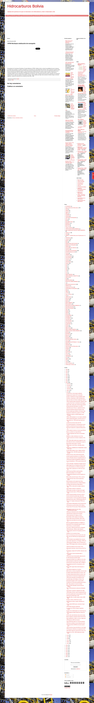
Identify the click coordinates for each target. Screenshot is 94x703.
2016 (67, 380)
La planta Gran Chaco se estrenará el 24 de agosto (75, 403)
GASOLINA (13, 15)
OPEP (66, 309)
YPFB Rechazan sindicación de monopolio (74, 513)
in (65, 282)
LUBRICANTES (68, 297)
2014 (67, 645)
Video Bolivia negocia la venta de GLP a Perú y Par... (76, 630)
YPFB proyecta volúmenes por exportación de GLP (75, 628)
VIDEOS (67, 358)
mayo (68, 636)
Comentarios (68, 676)
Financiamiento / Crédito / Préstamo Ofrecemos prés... (82, 152)
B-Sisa (66, 219)
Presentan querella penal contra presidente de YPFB (76, 593)
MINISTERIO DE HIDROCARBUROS (72, 305)
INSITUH (79, 185)
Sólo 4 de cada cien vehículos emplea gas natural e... (76, 399)
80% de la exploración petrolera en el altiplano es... (75, 522)
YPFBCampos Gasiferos (70, 364)
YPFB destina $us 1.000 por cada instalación (74, 529)
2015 (67, 382)
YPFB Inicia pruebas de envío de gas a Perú (74, 546)
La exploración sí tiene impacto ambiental (74, 393)
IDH (66, 278)
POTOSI (67, 325)
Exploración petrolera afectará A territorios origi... (75, 409)
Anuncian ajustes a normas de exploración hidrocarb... (76, 497)
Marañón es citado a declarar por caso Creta (74, 436)
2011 (67, 650)
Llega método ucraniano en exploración (73, 488)
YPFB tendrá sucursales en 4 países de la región (75, 490)
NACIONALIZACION (46, 15)
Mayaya (66, 301)
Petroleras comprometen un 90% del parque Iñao (75, 398)
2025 (67, 369)
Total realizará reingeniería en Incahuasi (73, 569)
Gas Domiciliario (68, 256)
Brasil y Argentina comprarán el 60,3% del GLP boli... (76, 616)
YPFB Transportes (68, 363)
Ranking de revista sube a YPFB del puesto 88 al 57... (76, 499)
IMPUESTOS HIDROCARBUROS (71, 281)
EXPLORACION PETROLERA (71, 250)
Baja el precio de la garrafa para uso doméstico (69, 41)
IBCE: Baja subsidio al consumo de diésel (74, 583)
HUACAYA (67, 277)
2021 (67, 372)
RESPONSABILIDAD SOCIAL (71, 339)
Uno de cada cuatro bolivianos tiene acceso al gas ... (76, 615)
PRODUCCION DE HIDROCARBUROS (72, 330)
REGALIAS (67, 335)
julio (67, 391)
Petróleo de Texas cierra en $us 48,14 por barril (75, 454)
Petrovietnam (67, 322)
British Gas (67, 226)
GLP (66, 264)
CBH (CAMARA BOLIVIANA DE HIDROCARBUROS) (75, 230)
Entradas (67, 674)
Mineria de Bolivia (81, 102)
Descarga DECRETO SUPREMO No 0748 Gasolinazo (69, 131)
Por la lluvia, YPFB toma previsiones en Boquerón (75, 527)
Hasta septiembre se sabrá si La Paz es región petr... (76, 618)
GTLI (66, 273)
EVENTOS (67, 249)
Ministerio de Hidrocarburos (80, 193)
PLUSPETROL (68, 323)
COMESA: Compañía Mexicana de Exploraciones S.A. (75, 235)
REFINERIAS (67, 333)
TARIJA (66, 350)
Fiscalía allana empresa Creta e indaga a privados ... (76, 450)
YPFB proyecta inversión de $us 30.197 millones (75, 505)
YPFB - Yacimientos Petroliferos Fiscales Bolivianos (81, 195)
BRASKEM (67, 224)
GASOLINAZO (68, 261)
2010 (67, 651)
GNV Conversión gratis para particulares (69, 63)
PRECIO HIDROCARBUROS (70, 329)
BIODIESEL (67, 223)
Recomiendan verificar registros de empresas (74, 516)
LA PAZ (66, 292)
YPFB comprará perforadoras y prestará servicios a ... (76, 418)
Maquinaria (67, 298)
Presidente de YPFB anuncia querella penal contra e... (76, 582)
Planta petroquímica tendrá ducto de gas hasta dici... (76, 560)
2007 (67, 656)
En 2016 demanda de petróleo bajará (73, 557)
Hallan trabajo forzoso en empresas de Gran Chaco (75, 465)
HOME (7, 15)
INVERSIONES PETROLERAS (71, 288)
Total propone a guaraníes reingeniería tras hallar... (75, 590)
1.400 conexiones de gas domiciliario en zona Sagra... (76, 627)
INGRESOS (67, 285)
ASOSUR (67, 216)
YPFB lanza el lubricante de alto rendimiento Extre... (76, 511)
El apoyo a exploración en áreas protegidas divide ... (76, 396)
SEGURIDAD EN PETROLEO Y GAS (72, 342)
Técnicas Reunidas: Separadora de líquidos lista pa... (76, 463)
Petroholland (67, 319)
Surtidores (67, 347)
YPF (66, 360)
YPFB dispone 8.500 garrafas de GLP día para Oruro (76, 503)
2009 (67, 653)
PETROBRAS (68, 318)
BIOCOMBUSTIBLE (69, 221)
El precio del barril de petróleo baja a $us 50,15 (75, 496)
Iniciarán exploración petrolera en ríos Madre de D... (76, 456)
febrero (68, 641)
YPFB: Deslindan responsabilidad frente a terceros (75, 539)
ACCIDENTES (68, 206)
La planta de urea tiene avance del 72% (73, 422)
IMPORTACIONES (68, 280)
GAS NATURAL (37, 15)
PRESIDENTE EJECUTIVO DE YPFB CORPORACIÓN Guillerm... (73, 510)
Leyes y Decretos (68, 294)
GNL (66, 267)
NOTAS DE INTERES (69, 308)
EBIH (66, 242)
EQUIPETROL (80, 184)
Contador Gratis (67, 687)
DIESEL (19, 15)
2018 (67, 377)
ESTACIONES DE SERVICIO (70, 247)
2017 (67, 379)
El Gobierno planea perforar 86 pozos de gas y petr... (76, 572)
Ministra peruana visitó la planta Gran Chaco (74, 481)
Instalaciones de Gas (69, 287)
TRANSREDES (80, 190)
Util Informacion (80, 182)
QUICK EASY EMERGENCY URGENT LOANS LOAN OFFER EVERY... (82, 148)
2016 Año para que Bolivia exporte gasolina (74, 471)
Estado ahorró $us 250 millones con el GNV (74, 406)
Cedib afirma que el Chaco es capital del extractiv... (76, 407)
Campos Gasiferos (68, 227)
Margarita (67, 299)
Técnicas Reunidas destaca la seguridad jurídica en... (76, 457)
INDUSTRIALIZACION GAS (70, 284)
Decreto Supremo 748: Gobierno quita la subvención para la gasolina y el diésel (69, 144)
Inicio (35, 115)
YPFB (54, 15)
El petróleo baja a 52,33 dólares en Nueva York (75, 579)
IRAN (66, 290)
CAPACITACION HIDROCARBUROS (72, 228)
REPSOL (67, 336)
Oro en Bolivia (81, 119)
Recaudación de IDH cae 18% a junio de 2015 (74, 580)
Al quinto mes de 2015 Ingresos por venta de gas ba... (76, 610)
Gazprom (67, 263)
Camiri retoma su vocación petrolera (73, 525)
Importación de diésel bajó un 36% (72, 595)
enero (68, 643)
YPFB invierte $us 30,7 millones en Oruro (74, 515)
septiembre (69, 388)
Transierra (67, 354)
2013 (67, 646)
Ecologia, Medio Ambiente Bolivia (81, 86)
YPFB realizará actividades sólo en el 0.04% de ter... (76, 542)
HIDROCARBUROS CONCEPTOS (71, 275)
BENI (66, 220)
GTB (66, 270)
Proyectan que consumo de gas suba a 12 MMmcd (75, 562)
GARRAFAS (67, 254)
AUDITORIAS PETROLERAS (70, 217)
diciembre (69, 383)
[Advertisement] (45, 27)
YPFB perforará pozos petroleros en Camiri (69, 53)
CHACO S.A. (67, 232)
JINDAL (66, 291)
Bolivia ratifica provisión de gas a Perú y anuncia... (75, 476)
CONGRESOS (68, 237)
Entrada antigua (57, 115)
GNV (66, 268)
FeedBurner (78, 668)
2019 (67, 376)
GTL (66, 271)
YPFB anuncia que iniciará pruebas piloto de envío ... (76, 556)
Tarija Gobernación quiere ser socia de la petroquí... (76, 621)
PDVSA (66, 313)
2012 (67, 648)
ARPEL (66, 213)
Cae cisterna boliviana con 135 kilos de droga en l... (76, 466)
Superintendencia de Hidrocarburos (81, 201)
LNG (66, 295)
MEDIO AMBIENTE (69, 302)
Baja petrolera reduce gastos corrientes (73, 443)
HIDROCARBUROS (69, 274)
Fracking (67, 253)
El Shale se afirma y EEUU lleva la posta (74, 599)
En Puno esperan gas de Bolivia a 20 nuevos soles (75, 411)
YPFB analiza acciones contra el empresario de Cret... (76, 592)
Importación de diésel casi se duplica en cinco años (76, 559)
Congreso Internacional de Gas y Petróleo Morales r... (76, 482)
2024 (67, 371)
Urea (66, 357)
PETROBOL (67, 316)
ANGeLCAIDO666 (81, 181)
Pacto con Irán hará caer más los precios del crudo (75, 534)
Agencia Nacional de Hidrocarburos (71, 207)
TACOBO (67, 349)
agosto (68, 390)
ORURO (66, 311)
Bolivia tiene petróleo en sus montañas (73, 472)
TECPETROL (67, 351)
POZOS (66, 326)
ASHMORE (67, 214)
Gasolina (67, 260)
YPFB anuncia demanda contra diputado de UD (75, 577)
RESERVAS (67, 337)
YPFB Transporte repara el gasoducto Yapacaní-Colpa (76, 401)
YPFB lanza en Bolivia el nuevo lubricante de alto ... (76, 623)
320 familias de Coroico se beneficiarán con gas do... (76, 441)
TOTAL (66, 353)
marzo (68, 640)
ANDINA (67, 210)
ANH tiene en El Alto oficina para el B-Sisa (69, 121)
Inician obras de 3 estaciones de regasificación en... (76, 575)
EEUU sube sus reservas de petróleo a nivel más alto (76, 570)
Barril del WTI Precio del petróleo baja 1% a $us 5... (76, 524)
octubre (68, 387)
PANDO (66, 312)
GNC (66, 266)
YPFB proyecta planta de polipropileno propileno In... (76, 459)
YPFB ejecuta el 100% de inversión (73, 619)
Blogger (50, 694)
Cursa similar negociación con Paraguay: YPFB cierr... (76, 540)
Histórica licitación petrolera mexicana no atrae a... (75, 494)
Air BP (66, 209)
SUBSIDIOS (67, 344)
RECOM (66, 332)
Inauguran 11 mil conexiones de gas (73, 533)
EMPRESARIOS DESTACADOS (71, 243)
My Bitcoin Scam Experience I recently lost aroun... (81, 144)
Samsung (67, 340)
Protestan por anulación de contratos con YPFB (75, 412)
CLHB (66, 234)
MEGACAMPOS (68, 304)
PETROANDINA (68, 315)
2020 (67, 374)
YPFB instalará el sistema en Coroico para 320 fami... (76, 430)
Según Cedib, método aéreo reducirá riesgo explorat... (76, 404)
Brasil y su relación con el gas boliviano (73, 431)
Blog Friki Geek (80, 179)
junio (68, 635)
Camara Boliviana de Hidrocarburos (81, 199)
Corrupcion (67, 239)
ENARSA (67, 246)
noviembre (69, 385)
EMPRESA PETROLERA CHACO (82, 189)
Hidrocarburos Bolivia (25, 6)
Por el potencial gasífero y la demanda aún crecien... (76, 424)
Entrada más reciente (12, 115)
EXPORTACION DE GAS (27, 15)
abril (67, 638)
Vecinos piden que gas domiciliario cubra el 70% (75, 518)
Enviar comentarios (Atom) (18, 117)
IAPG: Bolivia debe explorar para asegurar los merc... (76, 440)
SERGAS (67, 343)
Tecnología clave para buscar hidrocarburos (74, 484)
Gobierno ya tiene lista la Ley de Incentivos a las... (75, 426)
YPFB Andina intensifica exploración (73, 606)
